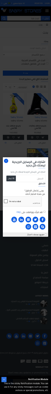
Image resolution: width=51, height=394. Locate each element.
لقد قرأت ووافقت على (29, 212)
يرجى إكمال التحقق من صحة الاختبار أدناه (35, 192)
